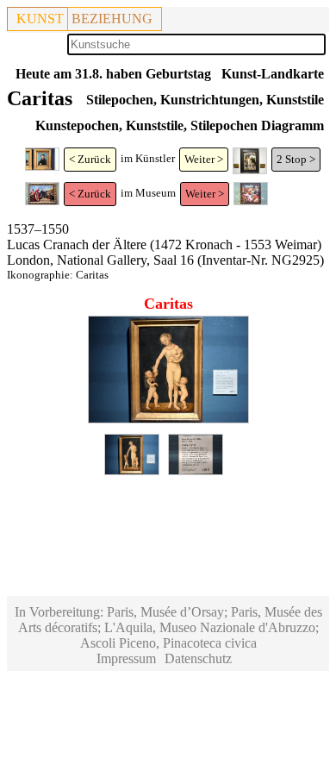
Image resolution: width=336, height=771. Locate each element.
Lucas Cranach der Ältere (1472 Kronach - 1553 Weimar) (164, 244)
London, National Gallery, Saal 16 (100, 260)
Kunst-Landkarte (272, 73)
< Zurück (90, 159)
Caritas (92, 274)
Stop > (300, 159)
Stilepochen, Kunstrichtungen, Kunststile (205, 99)
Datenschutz (198, 658)
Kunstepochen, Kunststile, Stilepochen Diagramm (179, 125)
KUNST (40, 18)
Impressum (126, 658)
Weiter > (203, 159)
